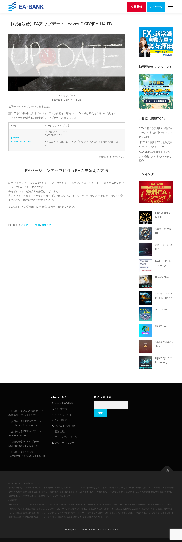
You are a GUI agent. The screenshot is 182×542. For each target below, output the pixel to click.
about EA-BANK (64, 403)
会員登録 (136, 7)
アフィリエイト (63, 414)
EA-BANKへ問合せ (65, 425)
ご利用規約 (61, 420)
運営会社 (60, 431)
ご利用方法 (61, 409)
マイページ (156, 7)
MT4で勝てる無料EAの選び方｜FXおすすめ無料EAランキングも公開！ (155, 132)
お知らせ (46, 224)
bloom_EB (161, 325)
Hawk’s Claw (162, 277)
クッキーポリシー (64, 442)
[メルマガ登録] (156, 42)
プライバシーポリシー (67, 437)
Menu (170, 6)
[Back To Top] (167, 470)
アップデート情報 (30, 224)
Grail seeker (161, 309)
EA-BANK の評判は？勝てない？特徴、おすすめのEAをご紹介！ (155, 156)
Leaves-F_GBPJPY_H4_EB (21, 139)
